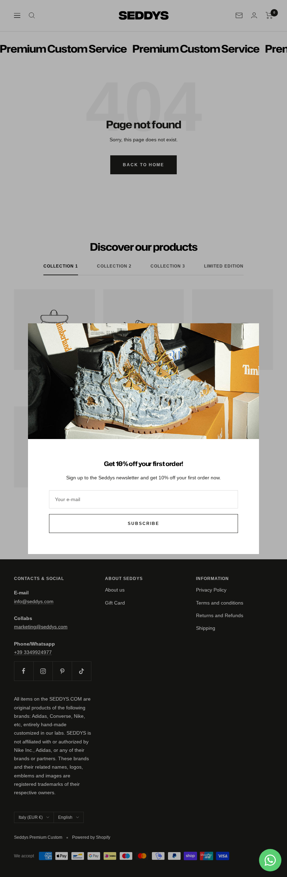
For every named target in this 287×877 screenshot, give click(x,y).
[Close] (248, 334)
